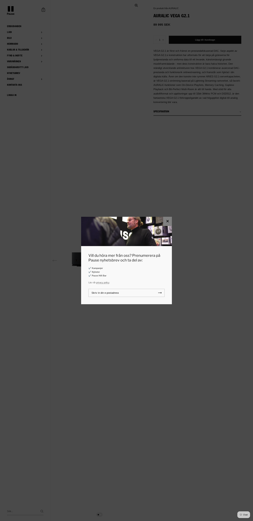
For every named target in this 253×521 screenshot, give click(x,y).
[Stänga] (167, 221)
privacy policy (102, 282)
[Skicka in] (160, 293)
